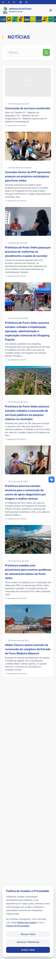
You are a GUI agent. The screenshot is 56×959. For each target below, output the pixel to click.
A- (3, 2)
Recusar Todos (28, 934)
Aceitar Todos (28, 949)
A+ (14, 2)
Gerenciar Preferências (28, 942)
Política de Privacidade (17, 925)
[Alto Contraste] (20, 2)
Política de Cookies (26, 922)
